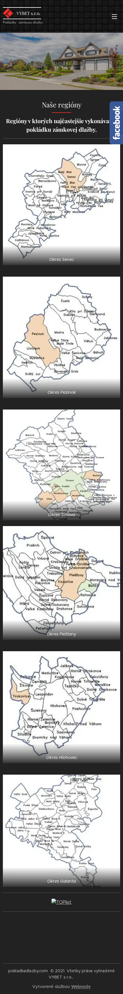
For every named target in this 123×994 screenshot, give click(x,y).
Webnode (81, 986)
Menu (114, 16)
